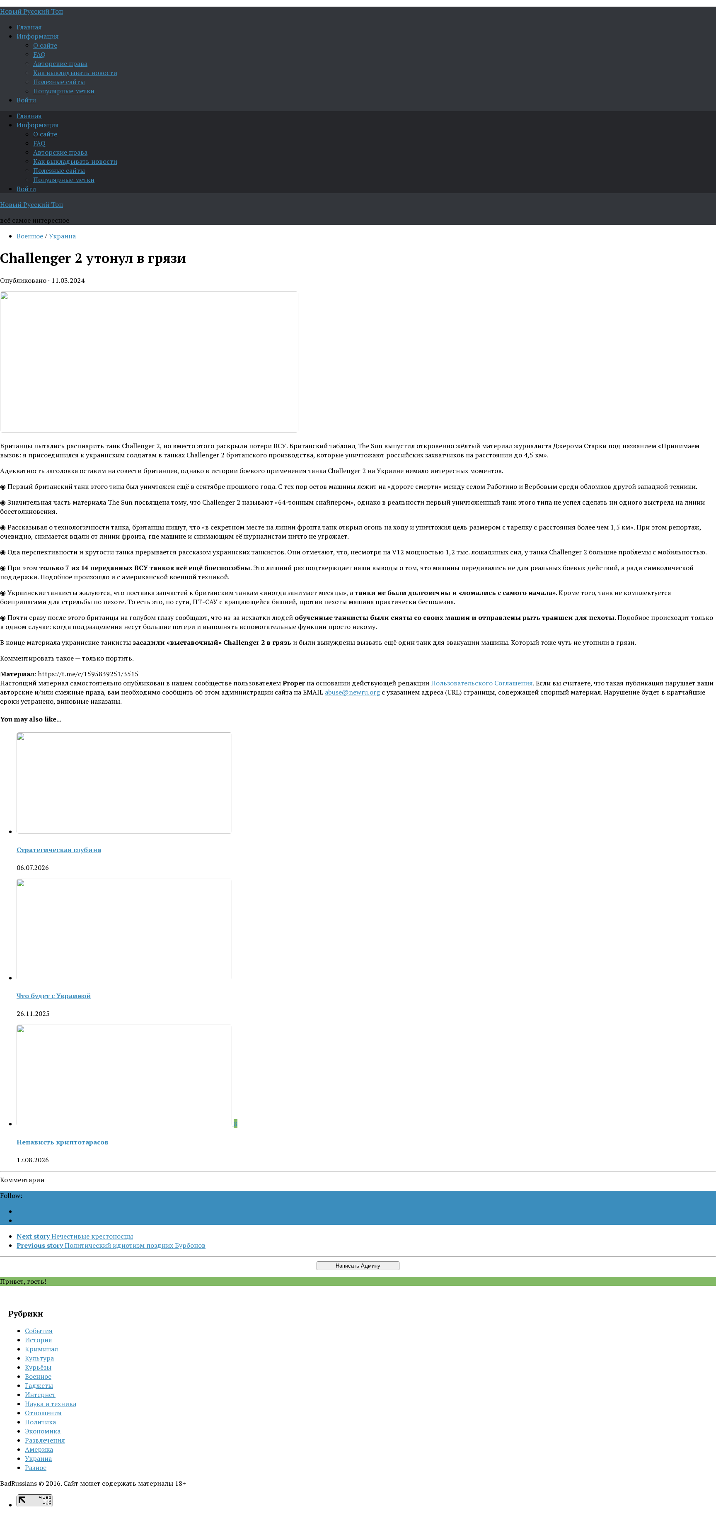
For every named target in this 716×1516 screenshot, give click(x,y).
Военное (30, 236)
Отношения (43, 1412)
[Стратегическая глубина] (124, 831)
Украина (62, 236)
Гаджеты (39, 1385)
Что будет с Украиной (54, 995)
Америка (39, 1449)
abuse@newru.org (352, 692)
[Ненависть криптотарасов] (125, 1123)
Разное (35, 1467)
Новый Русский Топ (31, 11)
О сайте (45, 45)
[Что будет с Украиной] (124, 977)
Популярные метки (63, 90)
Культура (39, 1358)
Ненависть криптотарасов (63, 1142)
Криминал (41, 1348)
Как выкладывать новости (75, 72)
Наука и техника (50, 1403)
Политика (40, 1421)
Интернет (40, 1394)
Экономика (42, 1431)
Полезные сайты (59, 81)
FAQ (39, 54)
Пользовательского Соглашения (482, 683)
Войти (26, 99)
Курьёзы (38, 1367)
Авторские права (60, 63)
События (39, 1330)
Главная (29, 27)
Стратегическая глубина (59, 849)
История (38, 1339)
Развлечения (45, 1440)
